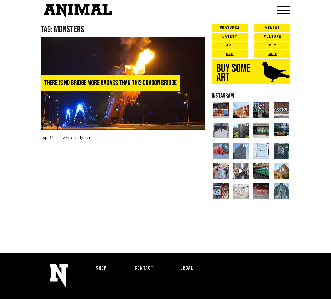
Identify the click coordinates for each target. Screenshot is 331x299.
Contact (144, 268)
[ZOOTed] (241, 151)
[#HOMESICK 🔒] (221, 130)
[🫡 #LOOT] (281, 130)
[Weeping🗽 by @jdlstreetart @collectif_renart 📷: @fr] (281, 191)
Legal (187, 268)
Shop (272, 54)
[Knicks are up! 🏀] (221, 151)
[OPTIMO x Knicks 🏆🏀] (241, 130)
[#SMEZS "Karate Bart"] (261, 130)
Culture (272, 37)
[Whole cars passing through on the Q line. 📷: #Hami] (261, 171)
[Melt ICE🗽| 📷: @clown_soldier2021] (281, 151)
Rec (272, 45)
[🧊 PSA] (261, 151)
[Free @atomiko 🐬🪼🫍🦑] (221, 110)
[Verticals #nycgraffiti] (241, 110)
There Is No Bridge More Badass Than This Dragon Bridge (110, 83)
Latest (229, 37)
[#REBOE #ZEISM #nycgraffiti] (261, 191)
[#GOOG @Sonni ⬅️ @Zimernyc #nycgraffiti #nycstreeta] (221, 191)
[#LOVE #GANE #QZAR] (261, 110)
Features (230, 28)
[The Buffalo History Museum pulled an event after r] (241, 191)
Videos (272, 28)
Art (230, 45)
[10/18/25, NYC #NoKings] (221, 171)
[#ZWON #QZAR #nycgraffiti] (281, 171)
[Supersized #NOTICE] (281, 110)
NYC (230, 54)
